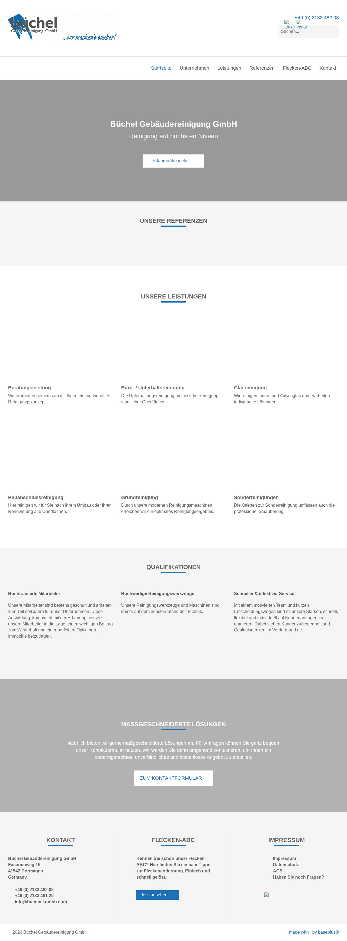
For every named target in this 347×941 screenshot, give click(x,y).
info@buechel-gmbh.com (41, 902)
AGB (278, 871)
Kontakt (328, 68)
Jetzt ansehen (155, 894)
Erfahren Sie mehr (171, 160)
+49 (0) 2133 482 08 (317, 17)
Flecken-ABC (297, 68)
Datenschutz (286, 864)
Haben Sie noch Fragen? (298, 877)
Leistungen (229, 68)
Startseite (161, 68)
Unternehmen (194, 68)
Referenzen (262, 68)
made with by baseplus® (314, 932)
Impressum (284, 858)
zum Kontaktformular (171, 778)
